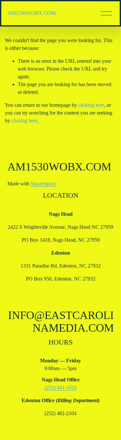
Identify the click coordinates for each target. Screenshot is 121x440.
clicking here (91, 105)
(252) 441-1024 (60, 387)
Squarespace (43, 183)
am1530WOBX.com (31, 13)
